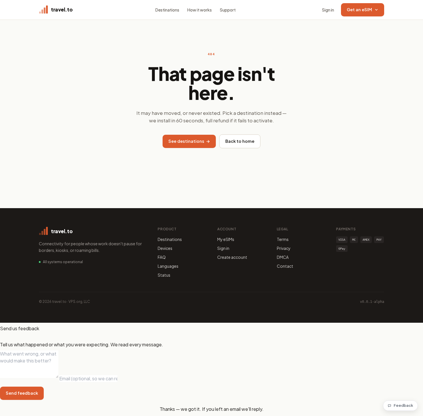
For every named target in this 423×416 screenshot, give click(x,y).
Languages (168, 266)
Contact (285, 266)
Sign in (328, 9)
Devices (165, 248)
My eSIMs (225, 239)
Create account (232, 257)
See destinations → (189, 141)
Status (164, 275)
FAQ (162, 257)
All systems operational (63, 262)
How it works (199, 9)
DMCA (283, 257)
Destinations (167, 9)
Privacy (284, 248)
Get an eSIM (359, 9)
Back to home (239, 141)
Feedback (403, 405)
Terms (283, 239)
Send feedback (22, 393)
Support (228, 9)
